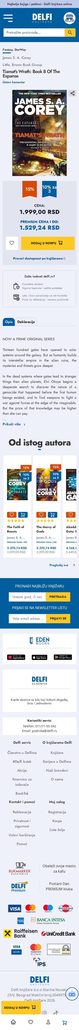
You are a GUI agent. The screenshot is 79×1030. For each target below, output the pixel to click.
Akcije (22, 770)
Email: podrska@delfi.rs (39, 731)
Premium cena (34, 221)
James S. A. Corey (17, 57)
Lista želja (57, 829)
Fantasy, (8, 49)
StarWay (20, 49)
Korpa (57, 820)
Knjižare (57, 752)
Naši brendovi (57, 770)
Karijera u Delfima (57, 761)
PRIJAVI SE (58, 618)
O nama (57, 779)
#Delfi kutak (22, 761)
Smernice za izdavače (22, 782)
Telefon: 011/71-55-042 (39, 726)
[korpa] (23, 515)
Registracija (57, 812)
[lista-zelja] (11, 515)
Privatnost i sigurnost (22, 823)
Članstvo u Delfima (22, 752)
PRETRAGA (57, 596)
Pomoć (22, 843)
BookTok (22, 793)
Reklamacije (22, 812)
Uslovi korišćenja (22, 835)
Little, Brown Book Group (22, 64)
